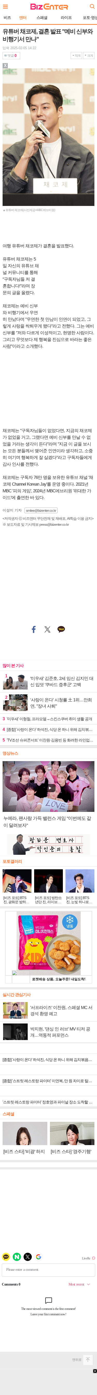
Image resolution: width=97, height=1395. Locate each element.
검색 (92, 4)
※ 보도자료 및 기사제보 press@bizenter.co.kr (36, 524)
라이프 (66, 17)
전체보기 (6, 5)
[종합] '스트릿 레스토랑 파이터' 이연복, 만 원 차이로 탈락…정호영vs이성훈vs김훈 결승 (50, 1081)
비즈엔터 (49, 6)
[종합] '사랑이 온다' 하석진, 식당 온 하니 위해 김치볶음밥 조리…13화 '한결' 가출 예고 (48, 729)
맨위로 (76, 1360)
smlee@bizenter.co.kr (41, 510)
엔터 (22, 17)
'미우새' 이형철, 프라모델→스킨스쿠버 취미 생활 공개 (47, 719)
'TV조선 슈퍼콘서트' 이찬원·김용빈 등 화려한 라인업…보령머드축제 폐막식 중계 (48, 740)
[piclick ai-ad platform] (26, 70)
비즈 (7, 17)
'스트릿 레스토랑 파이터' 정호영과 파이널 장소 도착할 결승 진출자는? (50, 1102)
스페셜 (41, 17)
